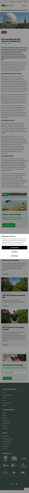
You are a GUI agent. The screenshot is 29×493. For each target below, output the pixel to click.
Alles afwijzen (14, 256)
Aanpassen (14, 251)
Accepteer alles (14, 247)
